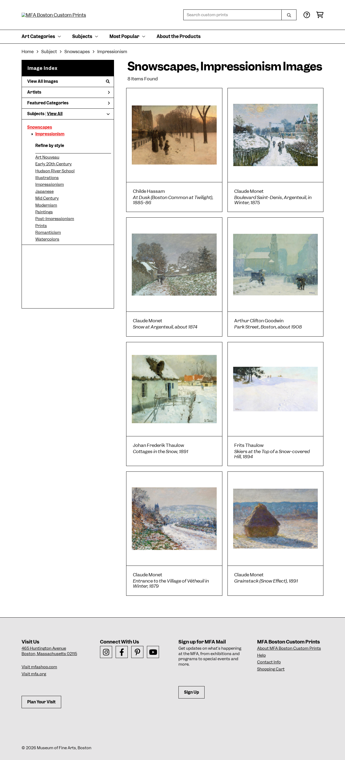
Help (261, 655)
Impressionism (49, 134)
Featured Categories (47, 103)
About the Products (179, 36)
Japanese (44, 191)
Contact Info (269, 662)
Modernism (46, 205)
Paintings (44, 212)
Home (28, 51)
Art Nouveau (47, 157)
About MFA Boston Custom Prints (289, 648)
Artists (34, 92)
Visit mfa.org (34, 674)
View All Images (42, 81)
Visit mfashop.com (39, 667)
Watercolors (47, 239)
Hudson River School (55, 171)
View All (55, 114)
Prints (41, 225)
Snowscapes (39, 127)
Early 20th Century (53, 164)
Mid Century (47, 198)
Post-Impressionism (54, 218)
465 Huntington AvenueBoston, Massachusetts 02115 (49, 651)
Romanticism (48, 232)
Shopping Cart (271, 669)
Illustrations (47, 177)
